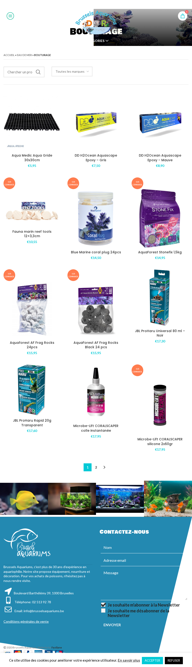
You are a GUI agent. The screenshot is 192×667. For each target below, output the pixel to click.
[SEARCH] (38, 72)
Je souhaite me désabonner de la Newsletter (138, 613)
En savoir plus (129, 660)
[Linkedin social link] (101, 4)
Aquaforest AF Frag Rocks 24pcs (32, 345)
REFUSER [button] (174, 660)
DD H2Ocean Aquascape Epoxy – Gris (96, 157)
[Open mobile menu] (10, 16)
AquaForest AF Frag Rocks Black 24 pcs (96, 345)
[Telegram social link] (107, 4)
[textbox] (70, 71)
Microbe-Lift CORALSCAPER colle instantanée (95, 428)
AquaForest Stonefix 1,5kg (160, 252)
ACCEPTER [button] (152, 660)
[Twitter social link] (90, 4)
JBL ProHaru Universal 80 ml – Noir (160, 333)
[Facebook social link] (84, 4)
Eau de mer (24, 54)
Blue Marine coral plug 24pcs (96, 252)
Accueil (9, 54)
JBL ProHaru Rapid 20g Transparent (32, 422)
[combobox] (72, 71)
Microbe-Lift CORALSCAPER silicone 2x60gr (160, 441)
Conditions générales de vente (26, 621)
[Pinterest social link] (96, 4)
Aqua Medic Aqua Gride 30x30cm (32, 157)
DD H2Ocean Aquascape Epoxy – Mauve (160, 157)
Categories (94, 40)
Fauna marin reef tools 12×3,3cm (32, 234)
